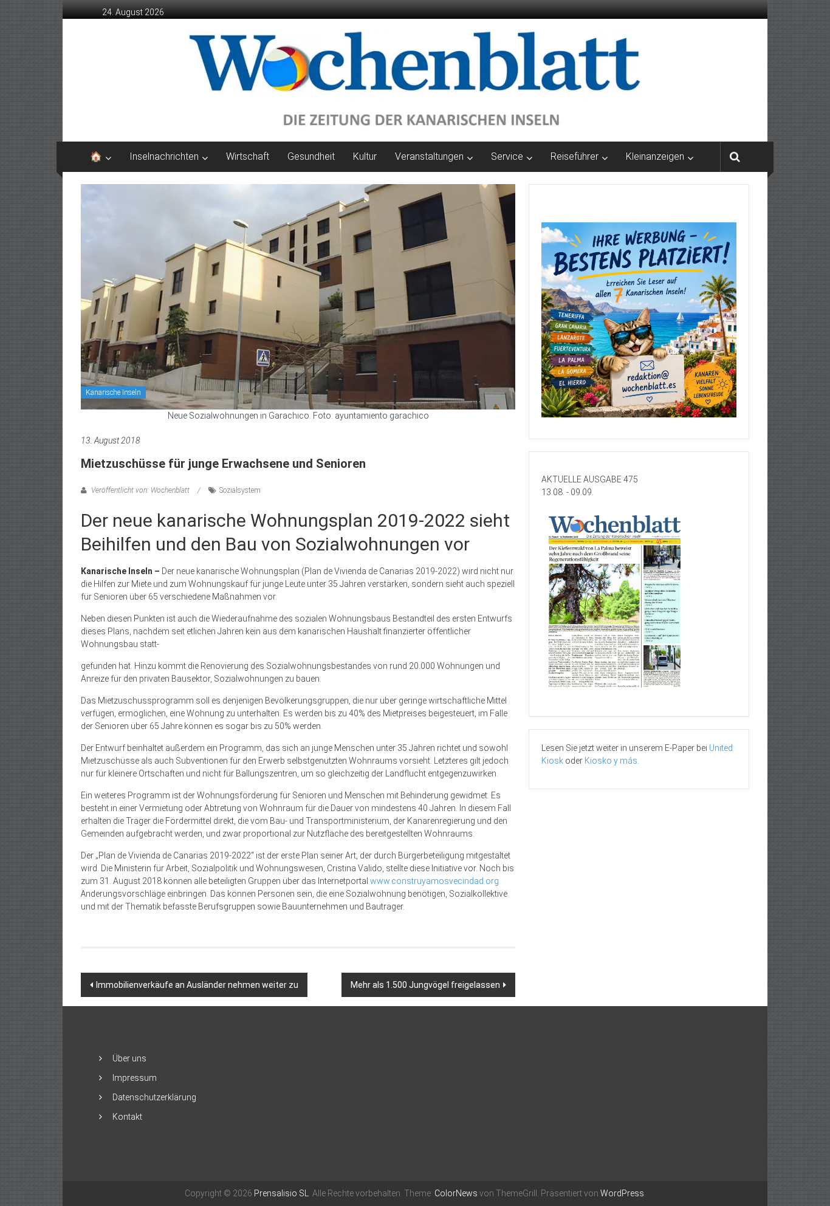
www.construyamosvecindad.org (434, 881)
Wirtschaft (247, 156)
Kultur (365, 156)
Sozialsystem (240, 490)
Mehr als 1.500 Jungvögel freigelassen (425, 985)
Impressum (134, 1078)
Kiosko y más (611, 761)
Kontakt (127, 1117)
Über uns (129, 1058)
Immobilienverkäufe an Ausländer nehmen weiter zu (197, 985)
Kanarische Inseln (113, 392)
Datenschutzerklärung (154, 1097)
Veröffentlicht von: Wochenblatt (140, 490)
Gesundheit (311, 156)
